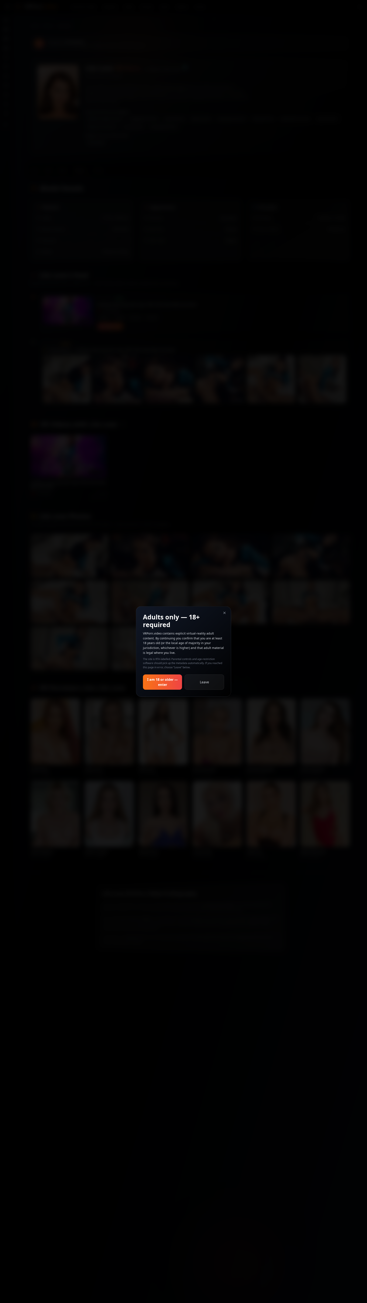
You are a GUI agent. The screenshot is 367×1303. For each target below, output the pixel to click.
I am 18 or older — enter (162, 682)
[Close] (224, 613)
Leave (204, 682)
